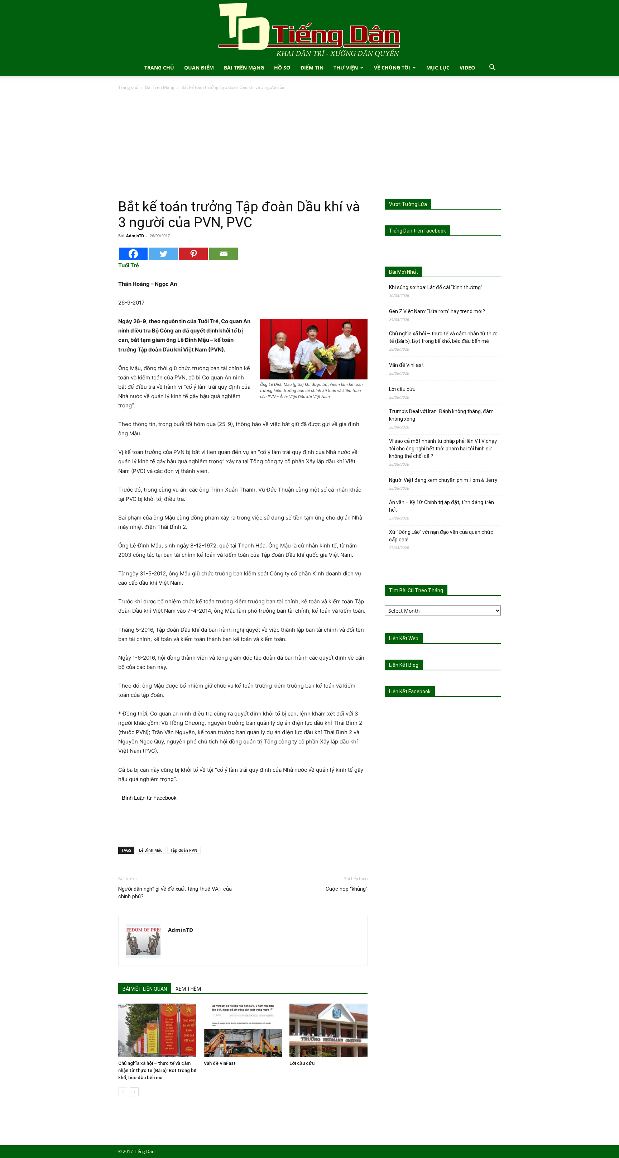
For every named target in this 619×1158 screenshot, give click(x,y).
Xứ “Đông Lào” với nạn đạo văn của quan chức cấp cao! (441, 535)
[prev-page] (122, 1091)
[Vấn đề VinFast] (243, 1030)
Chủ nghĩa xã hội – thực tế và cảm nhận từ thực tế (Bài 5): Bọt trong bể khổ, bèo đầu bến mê (157, 1070)
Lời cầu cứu (302, 1063)
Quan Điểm (199, 67)
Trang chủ (128, 87)
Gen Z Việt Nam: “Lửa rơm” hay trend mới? (437, 311)
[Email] (223, 254)
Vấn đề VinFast (220, 1063)
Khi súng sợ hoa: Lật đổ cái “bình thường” (436, 287)
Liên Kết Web (403, 638)
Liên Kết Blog (403, 665)
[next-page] (134, 1091)
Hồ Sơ (282, 67)
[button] (492, 68)
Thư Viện (346, 67)
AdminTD (135, 235)
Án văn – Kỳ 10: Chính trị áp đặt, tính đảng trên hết (441, 506)
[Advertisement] (309, 145)
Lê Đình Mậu (151, 850)
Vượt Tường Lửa (408, 204)
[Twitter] (163, 254)
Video (467, 67)
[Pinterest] (193, 254)
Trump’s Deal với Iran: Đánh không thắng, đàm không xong (441, 415)
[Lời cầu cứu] (328, 1030)
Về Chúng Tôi (392, 67)
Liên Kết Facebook (410, 691)
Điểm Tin (312, 67)
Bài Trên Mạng (244, 67)
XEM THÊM (188, 989)
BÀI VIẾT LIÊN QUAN (145, 989)
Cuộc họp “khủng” (347, 889)
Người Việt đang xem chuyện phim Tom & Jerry (443, 480)
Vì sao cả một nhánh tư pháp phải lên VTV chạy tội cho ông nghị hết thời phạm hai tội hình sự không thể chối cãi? (443, 448)
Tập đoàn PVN (184, 850)
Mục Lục (438, 67)
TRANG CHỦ (159, 67)
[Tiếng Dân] (309, 29)
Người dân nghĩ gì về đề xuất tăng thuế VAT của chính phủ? (175, 893)
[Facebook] (133, 254)
